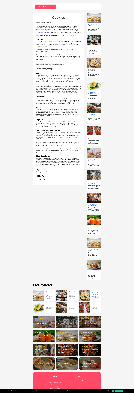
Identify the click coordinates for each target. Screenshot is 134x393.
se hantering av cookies (43, 32)
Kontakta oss (89, 6)
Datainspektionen (62, 165)
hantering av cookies (42, 51)
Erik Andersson (91, 70)
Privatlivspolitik (119, 390)
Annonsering (67, 6)
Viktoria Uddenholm (92, 93)
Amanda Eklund (91, 48)
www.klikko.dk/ (56, 388)
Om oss (75, 6)
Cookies (81, 6)
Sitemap (79, 388)
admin (89, 25)
